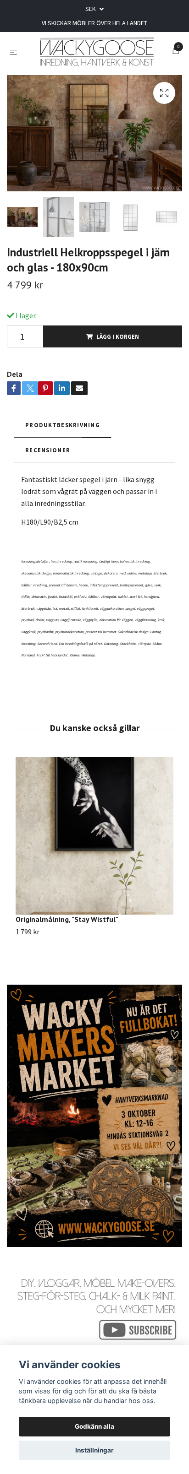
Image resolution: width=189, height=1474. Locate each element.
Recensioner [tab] (47, 454)
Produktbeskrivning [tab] (62, 430)
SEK (91, 9)
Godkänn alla (94, 1426)
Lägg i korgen (117, 341)
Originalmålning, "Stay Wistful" (67, 923)
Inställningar (94, 1450)
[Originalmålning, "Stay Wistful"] (94, 840)
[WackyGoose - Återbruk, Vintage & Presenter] (96, 54)
